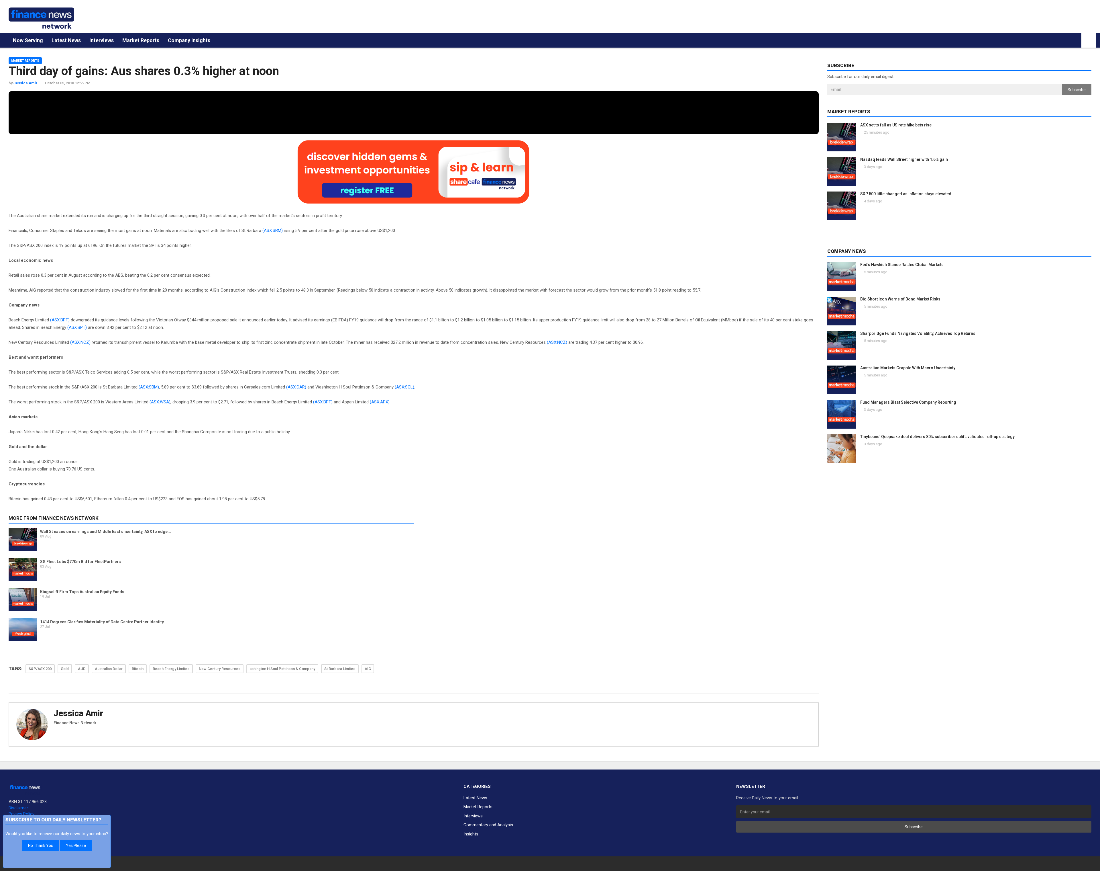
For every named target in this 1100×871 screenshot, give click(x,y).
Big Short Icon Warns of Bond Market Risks (900, 299)
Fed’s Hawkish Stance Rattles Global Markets (902, 264)
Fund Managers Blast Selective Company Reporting (908, 402)
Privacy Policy (21, 814)
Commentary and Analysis (488, 824)
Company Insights (189, 40)
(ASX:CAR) (296, 387)
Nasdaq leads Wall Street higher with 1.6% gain (904, 159)
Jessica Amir (78, 713)
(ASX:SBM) (272, 230)
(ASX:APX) (380, 402)
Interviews (101, 40)
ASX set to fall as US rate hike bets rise (896, 125)
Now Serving (28, 40)
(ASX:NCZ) (80, 342)
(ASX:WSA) (160, 402)
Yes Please (76, 845)
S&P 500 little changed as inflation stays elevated (905, 194)
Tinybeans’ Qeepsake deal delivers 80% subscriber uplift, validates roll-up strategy (937, 436)
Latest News (66, 40)
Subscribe (1077, 89)
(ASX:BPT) (60, 320)
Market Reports (140, 40)
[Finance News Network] (41, 18)
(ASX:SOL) (404, 387)
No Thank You (40, 845)
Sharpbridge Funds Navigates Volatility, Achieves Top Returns (917, 333)
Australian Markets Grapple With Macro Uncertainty (907, 368)
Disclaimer (18, 808)
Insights (470, 834)
